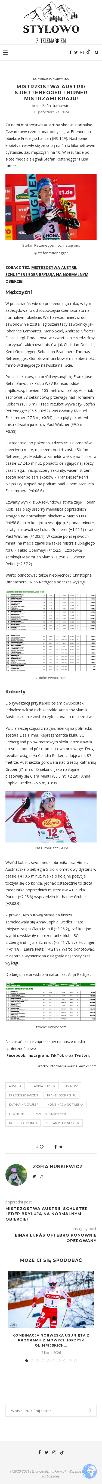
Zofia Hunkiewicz (56, 105)
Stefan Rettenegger (62, 1123)
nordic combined (23, 1123)
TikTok (57, 1055)
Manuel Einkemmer (51, 1114)
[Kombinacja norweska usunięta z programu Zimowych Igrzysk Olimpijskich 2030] (51, 1299)
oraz (69, 1055)
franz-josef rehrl (61, 1095)
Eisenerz (71, 1086)
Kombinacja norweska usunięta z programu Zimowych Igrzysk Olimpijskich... (51, 1340)
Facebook (16, 1055)
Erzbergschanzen (23, 1095)
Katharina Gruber (23, 1104)
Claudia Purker (42, 1086)
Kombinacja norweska (51, 78)
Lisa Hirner (17, 1114)
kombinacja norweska (65, 1104)
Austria (15, 1086)
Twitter (81, 1055)
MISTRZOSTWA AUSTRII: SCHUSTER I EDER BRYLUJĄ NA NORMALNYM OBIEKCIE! (46, 274)
